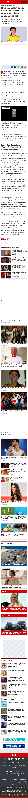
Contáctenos (23, 779)
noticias (14, 548)
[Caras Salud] (14, 741)
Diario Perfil (7, 763)
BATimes (14, 767)
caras (14, 592)
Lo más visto (6, 660)
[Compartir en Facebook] (12, 67)
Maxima (20, 776)
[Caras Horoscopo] (14, 747)
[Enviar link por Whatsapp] (18, 67)
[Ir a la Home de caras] (6, 2)
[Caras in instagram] (5, 759)
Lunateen (23, 765)
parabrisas (14, 615)
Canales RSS (5, 779)
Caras (15, 771)
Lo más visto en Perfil (10, 699)
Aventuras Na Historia (10, 773)
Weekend (9, 765)
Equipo (10, 782)
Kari (15, 186)
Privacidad (4, 782)
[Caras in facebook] (9, 759)
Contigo (20, 771)
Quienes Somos (14, 779)
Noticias (14, 763)
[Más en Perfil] (9, 544)
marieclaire (14, 569)
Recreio (15, 776)
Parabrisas (17, 765)
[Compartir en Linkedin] (22, 67)
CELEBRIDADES (4, 5)
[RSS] (19, 759)
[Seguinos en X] (12, 759)
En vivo (24, 2)
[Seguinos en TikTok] (16, 759)
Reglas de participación (20, 782)
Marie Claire (21, 763)
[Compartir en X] (15, 67)
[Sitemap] (23, 759)
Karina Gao (4, 242)
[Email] (25, 67)
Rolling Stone (20, 773)
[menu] (2, 2)
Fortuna (4, 765)
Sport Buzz (8, 776)
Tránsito (14, 784)
